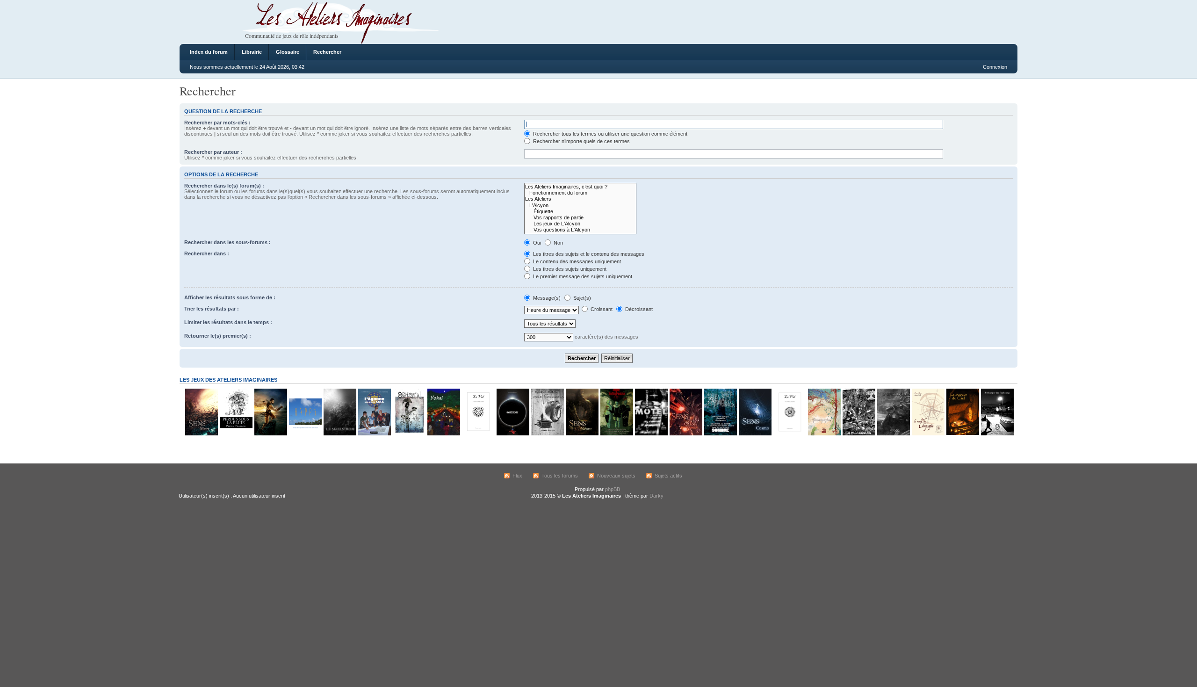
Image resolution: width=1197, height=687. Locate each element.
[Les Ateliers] (580, 199)
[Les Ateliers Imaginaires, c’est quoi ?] (580, 187)
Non (557, 243)
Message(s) (547, 298)
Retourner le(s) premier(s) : (217, 336)
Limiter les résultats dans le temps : (228, 322)
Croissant (601, 309)
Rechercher (327, 52)
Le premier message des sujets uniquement (582, 276)
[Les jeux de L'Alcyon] (580, 224)
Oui (536, 243)
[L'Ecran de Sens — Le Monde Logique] (893, 433)
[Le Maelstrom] (339, 433)
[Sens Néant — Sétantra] (581, 433)
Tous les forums (559, 475)
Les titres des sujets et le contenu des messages (588, 254)
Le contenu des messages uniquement (576, 261)
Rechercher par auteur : (213, 152)
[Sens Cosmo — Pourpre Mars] (755, 433)
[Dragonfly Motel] (651, 433)
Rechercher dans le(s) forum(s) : (224, 185)
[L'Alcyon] (580, 205)
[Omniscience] (512, 433)
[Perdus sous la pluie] (235, 433)
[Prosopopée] (824, 433)
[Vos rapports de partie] (580, 218)
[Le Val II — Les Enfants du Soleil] (789, 433)
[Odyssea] (408, 433)
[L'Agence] (374, 433)
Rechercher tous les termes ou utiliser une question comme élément (609, 134)
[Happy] (305, 433)
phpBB (612, 489)
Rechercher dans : (206, 253)
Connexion (995, 67)
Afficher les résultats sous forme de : (229, 297)
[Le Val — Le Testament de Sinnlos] (478, 433)
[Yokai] (443, 433)
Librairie (252, 52)
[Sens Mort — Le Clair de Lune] (201, 433)
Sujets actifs (668, 475)
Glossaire (287, 52)
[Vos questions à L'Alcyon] (580, 230)
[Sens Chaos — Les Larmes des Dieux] (685, 433)
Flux (517, 475)
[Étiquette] (580, 212)
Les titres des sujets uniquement (569, 269)
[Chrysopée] (928, 433)
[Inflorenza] (616, 433)
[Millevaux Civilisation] (858, 433)
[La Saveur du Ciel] (962, 433)
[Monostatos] (270, 433)
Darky (656, 496)
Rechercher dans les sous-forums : (227, 242)
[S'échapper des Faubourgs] (997, 433)
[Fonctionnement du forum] (580, 193)
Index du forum (209, 52)
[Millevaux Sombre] (720, 433)
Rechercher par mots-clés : (217, 122)
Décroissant (638, 309)
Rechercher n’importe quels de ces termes (581, 141)
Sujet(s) (581, 298)
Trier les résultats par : (211, 308)
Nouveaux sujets (616, 475)
